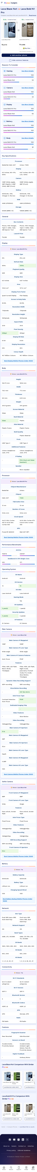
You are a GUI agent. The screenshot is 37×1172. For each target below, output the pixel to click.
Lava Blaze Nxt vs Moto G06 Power (12, 1087)
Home (3, 1127)
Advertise (31, 1146)
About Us (6, 1146)
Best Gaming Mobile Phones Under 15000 (18, 537)
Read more (32, 15)
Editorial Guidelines (24, 1150)
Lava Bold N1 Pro (24, 39)
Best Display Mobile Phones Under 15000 (18, 361)
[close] (17, 22)
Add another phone (18, 55)
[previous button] (4, 1080)
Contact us (22, 1146)
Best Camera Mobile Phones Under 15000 (18, 774)
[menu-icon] (2, 3)
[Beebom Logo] (10, 3)
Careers (13, 1146)
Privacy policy (11, 1150)
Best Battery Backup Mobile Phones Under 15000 (17, 900)
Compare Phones (12, 1127)
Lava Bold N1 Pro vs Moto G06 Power (12, 1118)
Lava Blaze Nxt (6, 39)
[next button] (32, 1080)
